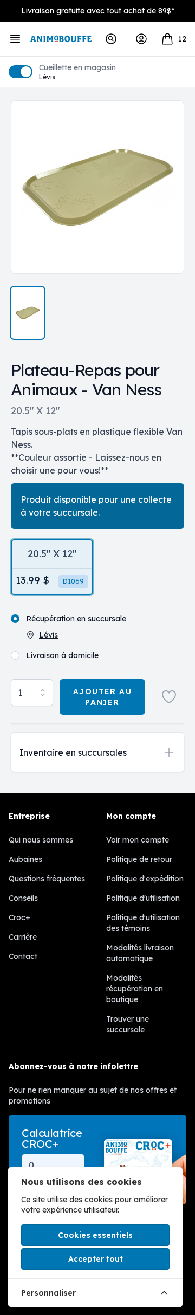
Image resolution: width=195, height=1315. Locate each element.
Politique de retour (139, 859)
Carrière (23, 937)
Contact (23, 956)
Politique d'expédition (145, 878)
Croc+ (19, 917)
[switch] (20, 71)
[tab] (27, 313)
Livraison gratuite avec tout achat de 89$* (97, 11)
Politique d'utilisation (143, 898)
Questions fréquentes (47, 878)
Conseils (23, 898)
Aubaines (25, 859)
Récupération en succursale (76, 619)
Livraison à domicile (62, 655)
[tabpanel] (97, 187)
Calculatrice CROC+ (52, 1138)
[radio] (52, 567)
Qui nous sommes (41, 840)
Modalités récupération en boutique (134, 988)
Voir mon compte (137, 840)
